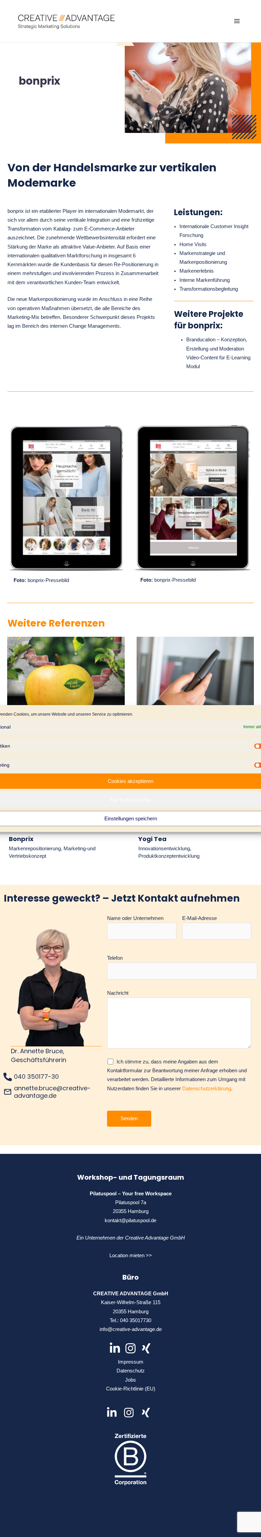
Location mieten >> (130, 1255)
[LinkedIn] (115, 1348)
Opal (66, 691)
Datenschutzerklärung (206, 1088)
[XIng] (146, 1348)
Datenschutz (131, 1370)
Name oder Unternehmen (135, 918)
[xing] (147, 1412)
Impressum (130, 1362)
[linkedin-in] (114, 1412)
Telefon (115, 958)
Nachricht (117, 993)
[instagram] (131, 1412)
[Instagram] (130, 1348)
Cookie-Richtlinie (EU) (130, 1388)
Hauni (195, 691)
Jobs (130, 1380)
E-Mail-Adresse (199, 918)
